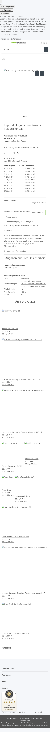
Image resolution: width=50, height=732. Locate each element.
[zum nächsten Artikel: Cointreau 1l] (12, 59)
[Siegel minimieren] (15, 693)
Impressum (4, 39)
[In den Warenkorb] (6, 67)
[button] (35, 43)
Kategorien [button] (7, 648)
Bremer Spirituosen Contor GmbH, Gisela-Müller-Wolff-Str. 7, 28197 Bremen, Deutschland (33, 283)
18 (22, 289)
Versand (24, 161)
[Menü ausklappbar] (5, 43)
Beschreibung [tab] (38, 212)
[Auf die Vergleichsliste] (37, 73)
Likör (15, 138)
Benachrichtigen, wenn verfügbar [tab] (19, 222)
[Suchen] (46, 49)
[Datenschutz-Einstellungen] (1, 1)
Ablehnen (5, 13)
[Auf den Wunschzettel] (42, 73)
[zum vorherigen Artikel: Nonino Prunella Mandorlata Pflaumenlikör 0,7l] (7, 59)
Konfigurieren (6, 10)
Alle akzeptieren (7, 7)
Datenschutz (16, 39)
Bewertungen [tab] (11, 217)
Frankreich (25, 278)
